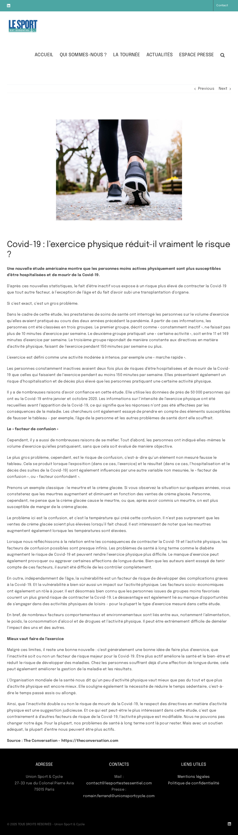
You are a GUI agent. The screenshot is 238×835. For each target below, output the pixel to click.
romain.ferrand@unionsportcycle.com (119, 796)
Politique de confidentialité (193, 783)
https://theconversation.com (89, 741)
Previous (206, 89)
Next (223, 89)
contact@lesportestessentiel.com (119, 783)
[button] (222, 54)
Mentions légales (194, 777)
